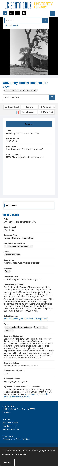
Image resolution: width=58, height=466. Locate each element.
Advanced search (11, 25)
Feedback (7, 413)
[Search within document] (52, 97)
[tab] (29, 124)
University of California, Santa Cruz (18, 246)
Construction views (12, 255)
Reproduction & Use (11, 429)
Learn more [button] (20, 454)
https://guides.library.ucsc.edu (17, 396)
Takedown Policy (9, 426)
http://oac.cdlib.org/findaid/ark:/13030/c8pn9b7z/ (26, 318)
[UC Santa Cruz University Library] (29, 5)
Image (7, 238)
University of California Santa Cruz (18, 327)
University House (41, 327)
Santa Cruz (9, 330)
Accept (7, 462)
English (7, 271)
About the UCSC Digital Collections (16, 439)
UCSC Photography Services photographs (20, 90)
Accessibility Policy (10, 422)
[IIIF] (17, 112)
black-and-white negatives (22, 238)
